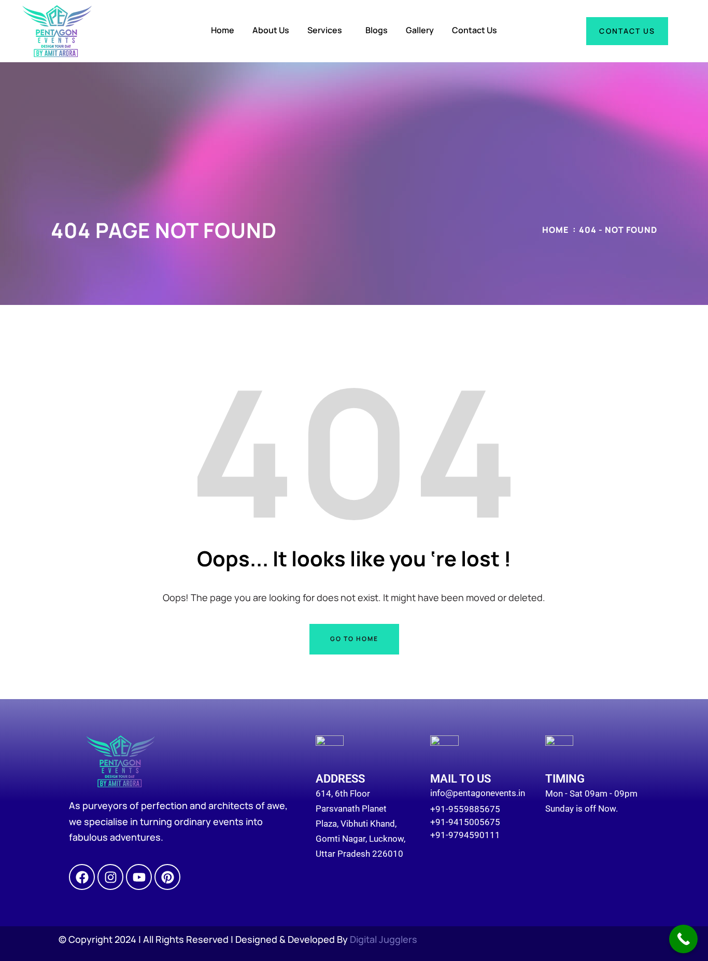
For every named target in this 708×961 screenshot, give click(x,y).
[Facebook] (82, 877)
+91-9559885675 (465, 809)
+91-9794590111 (465, 835)
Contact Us (474, 30)
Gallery (420, 30)
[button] (327, 30)
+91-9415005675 (465, 822)
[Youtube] (139, 877)
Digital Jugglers (383, 939)
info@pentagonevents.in (477, 793)
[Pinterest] (167, 877)
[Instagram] (110, 877)
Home (222, 30)
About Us (270, 30)
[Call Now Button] (683, 939)
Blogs (376, 30)
